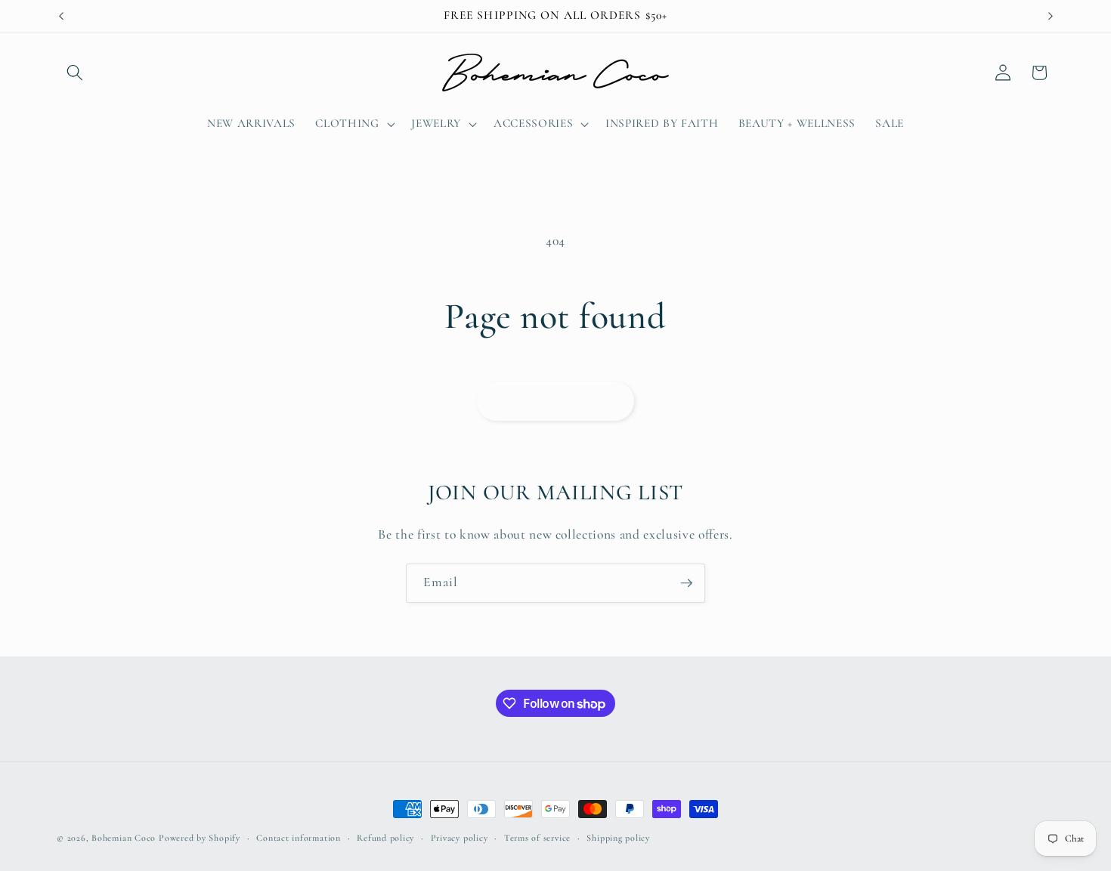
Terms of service (537, 837)
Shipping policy (618, 837)
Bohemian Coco (123, 837)
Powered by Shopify (199, 837)
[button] (75, 72)
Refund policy (385, 837)
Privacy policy (459, 837)
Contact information (298, 837)
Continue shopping (556, 400)
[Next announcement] (1050, 16)
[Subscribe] (686, 583)
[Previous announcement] (61, 16)
